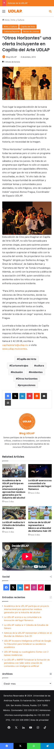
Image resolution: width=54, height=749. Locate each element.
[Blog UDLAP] (15, 11)
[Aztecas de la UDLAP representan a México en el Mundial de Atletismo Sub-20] (40, 513)
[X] (15, 396)
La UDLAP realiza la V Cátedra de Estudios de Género (13, 525)
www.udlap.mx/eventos (14, 348)
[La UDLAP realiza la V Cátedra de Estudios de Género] (14, 513)
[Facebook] (8, 396)
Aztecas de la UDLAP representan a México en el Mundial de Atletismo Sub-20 (39, 526)
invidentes (36, 372)
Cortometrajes (19, 365)
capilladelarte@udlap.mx (15, 345)
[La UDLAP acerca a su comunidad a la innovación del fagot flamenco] (40, 471)
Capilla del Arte (28, 26)
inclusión (17, 372)
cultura (40, 365)
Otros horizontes (27, 378)
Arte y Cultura (17, 20)
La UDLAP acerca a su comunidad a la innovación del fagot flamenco (40, 485)
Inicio (6, 20)
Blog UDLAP (11, 57)
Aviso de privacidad (39, 720)
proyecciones (27, 385)
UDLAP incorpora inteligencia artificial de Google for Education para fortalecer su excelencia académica (27, 644)
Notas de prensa (31, 31)
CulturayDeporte (11, 31)
